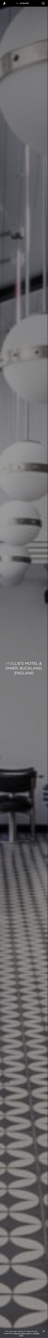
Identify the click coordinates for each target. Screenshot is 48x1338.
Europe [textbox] (24, 3)
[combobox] (24, 3)
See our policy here (22, 1333)
